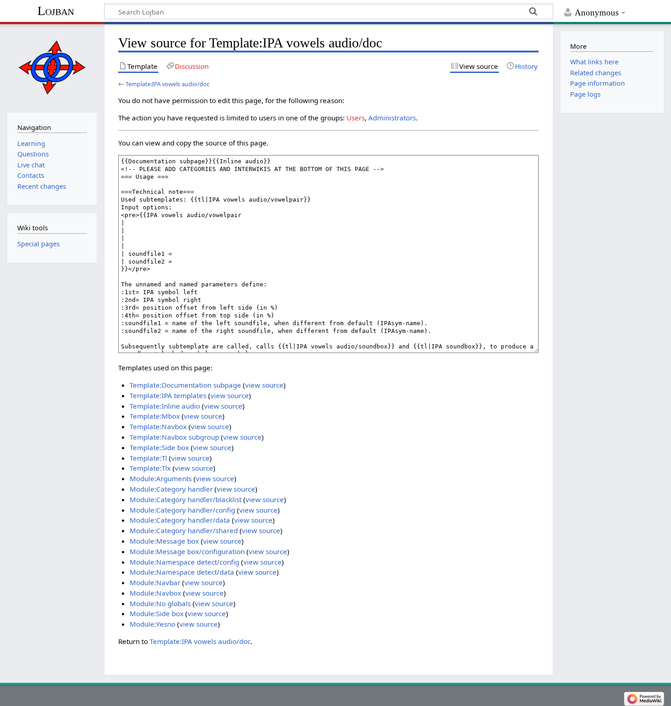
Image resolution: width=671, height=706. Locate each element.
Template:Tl (148, 457)
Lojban (55, 11)
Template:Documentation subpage (185, 384)
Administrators (392, 117)
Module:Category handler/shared (184, 530)
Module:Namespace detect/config (184, 561)
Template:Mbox (155, 415)
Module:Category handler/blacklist (185, 499)
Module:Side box (156, 613)
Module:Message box (164, 540)
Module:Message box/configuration (187, 551)
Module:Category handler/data (180, 519)
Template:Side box (159, 447)
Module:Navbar (155, 582)
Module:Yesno (152, 623)
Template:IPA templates (168, 395)
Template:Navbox (158, 426)
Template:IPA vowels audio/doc (168, 84)
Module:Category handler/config (182, 509)
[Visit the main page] (52, 67)
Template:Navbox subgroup (174, 436)
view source (264, 384)
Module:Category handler (171, 488)
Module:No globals (160, 603)
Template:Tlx (150, 467)
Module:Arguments (161, 478)
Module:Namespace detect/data (182, 571)
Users (355, 117)
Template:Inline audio (165, 405)
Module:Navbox (155, 592)
